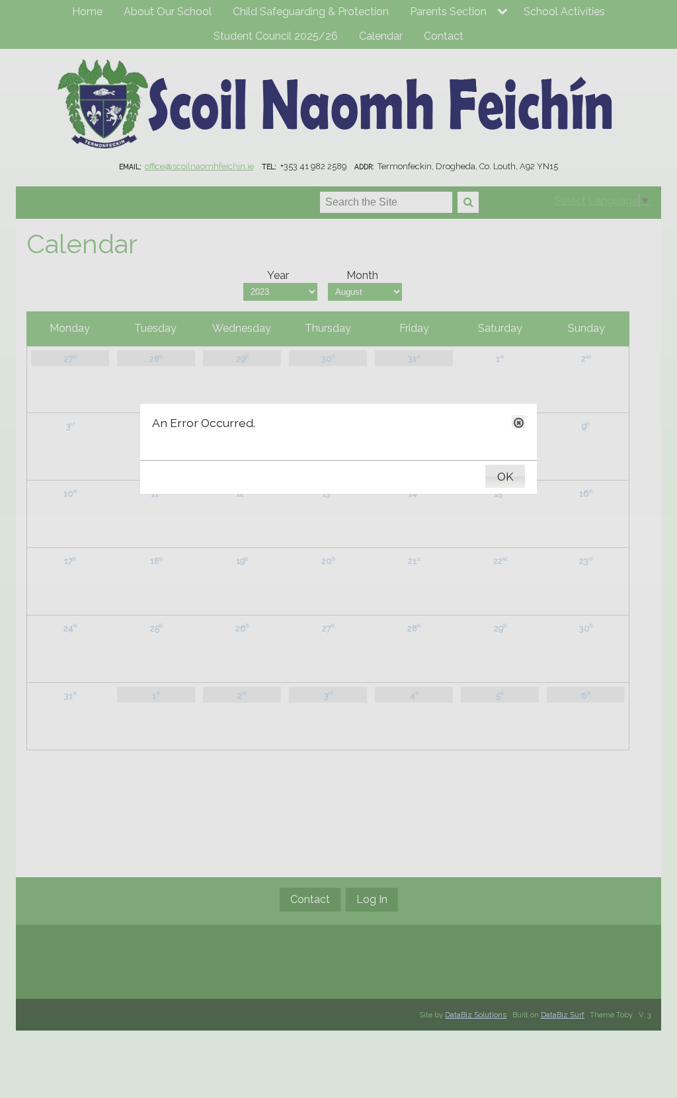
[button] (518, 421)
